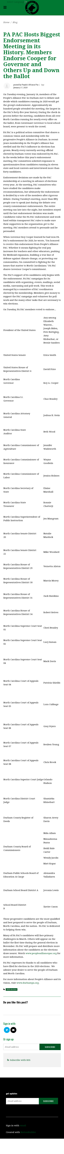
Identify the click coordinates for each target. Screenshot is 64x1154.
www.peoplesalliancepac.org (41, 953)
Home (6, 22)
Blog (15, 22)
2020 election (11, 989)
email (23, 1125)
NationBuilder (28, 1132)
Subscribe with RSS (20, 1060)
